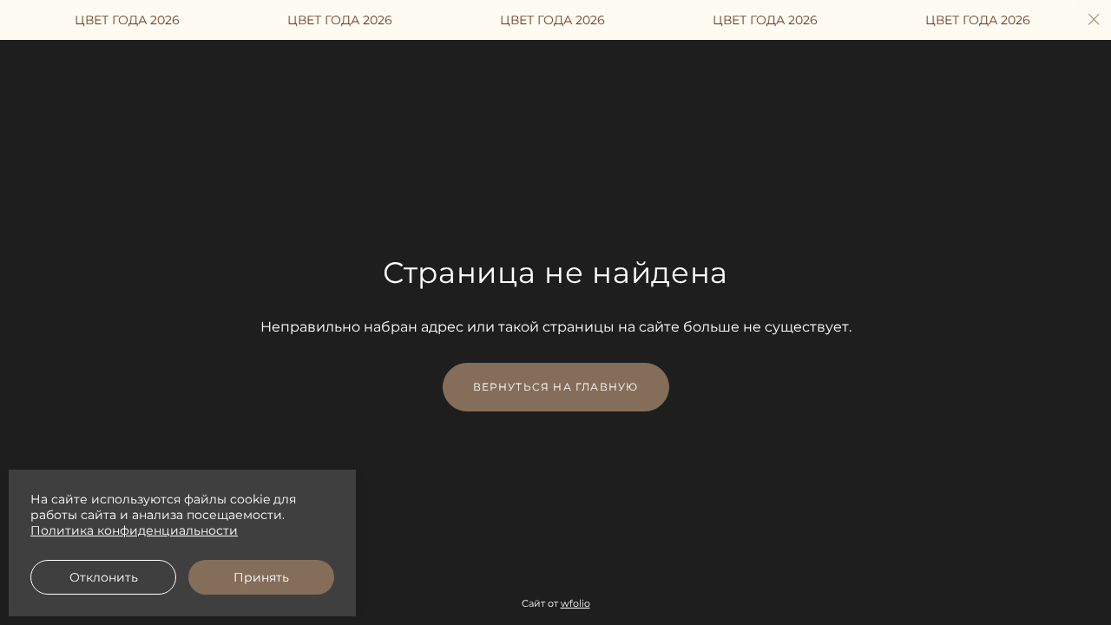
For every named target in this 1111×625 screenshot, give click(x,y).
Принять (261, 577)
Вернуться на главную (556, 386)
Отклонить (103, 577)
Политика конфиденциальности (134, 530)
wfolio (575, 603)
